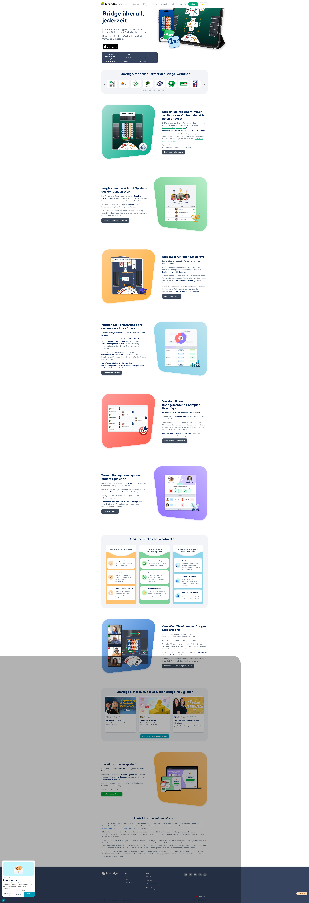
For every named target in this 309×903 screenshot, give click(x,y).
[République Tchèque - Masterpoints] (195, 84)
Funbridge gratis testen (173, 152)
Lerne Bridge (145, 4)
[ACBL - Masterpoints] (159, 84)
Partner (154, 4)
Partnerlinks (129, 882)
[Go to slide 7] (150, 90)
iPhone (105, 828)
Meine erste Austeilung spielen (115, 220)
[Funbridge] (109, 4)
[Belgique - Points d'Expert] (147, 84)
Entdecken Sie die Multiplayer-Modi (178, 666)
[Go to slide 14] (159, 90)
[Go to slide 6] (149, 90)
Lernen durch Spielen (111, 373)
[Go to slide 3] (145, 90)
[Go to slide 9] (153, 90)
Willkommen (123, 4)
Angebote (182, 4)
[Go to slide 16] (162, 90)
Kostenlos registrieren (111, 794)
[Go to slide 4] (146, 90)
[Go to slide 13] (158, 90)
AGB (103, 900)
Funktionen (135, 4)
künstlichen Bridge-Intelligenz (174, 128)
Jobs (127, 879)
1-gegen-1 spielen (110, 511)
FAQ (127, 876)
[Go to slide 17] (163, 90)
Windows (127, 828)
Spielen (193, 4)
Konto (149, 876)
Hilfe (174, 4)
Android (111, 828)
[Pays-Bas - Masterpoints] (124, 84)
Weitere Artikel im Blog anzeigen (154, 736)
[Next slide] (205, 83)
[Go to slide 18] (164, 90)
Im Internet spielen (152, 883)
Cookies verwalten (128, 900)
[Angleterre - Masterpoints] (135, 84)
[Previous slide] (104, 83)
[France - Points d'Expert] (112, 84)
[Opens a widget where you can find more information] (301, 894)
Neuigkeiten (165, 4)
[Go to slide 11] (155, 90)
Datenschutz (114, 900)
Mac (117, 828)
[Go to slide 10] (154, 90)
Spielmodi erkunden (171, 296)
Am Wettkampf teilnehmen (174, 441)
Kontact (149, 880)
